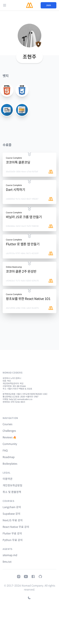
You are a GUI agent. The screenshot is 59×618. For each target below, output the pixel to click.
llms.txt (7, 562)
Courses (7, 424)
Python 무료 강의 (13, 540)
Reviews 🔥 (9, 437)
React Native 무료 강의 (16, 527)
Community (10, 444)
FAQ (5, 450)
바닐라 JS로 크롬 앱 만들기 (24, 217)
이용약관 (7, 479)
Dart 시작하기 (15, 190)
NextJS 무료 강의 (13, 520)
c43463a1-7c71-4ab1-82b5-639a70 (22, 280)
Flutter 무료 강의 (12, 533)
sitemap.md (10, 555)
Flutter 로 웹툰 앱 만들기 (22, 244)
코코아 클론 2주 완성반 (21, 272)
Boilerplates (10, 463)
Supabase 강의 (11, 513)
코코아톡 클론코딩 (18, 162)
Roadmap (9, 457)
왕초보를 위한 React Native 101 (28, 299)
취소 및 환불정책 (12, 492)
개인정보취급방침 (12, 485)
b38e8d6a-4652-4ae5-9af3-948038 (22, 226)
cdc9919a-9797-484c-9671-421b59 (22, 253)
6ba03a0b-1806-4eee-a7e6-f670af (22, 171)
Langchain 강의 (12, 507)
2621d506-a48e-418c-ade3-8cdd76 (22, 308)
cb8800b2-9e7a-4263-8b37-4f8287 (22, 199)
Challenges (9, 431)
